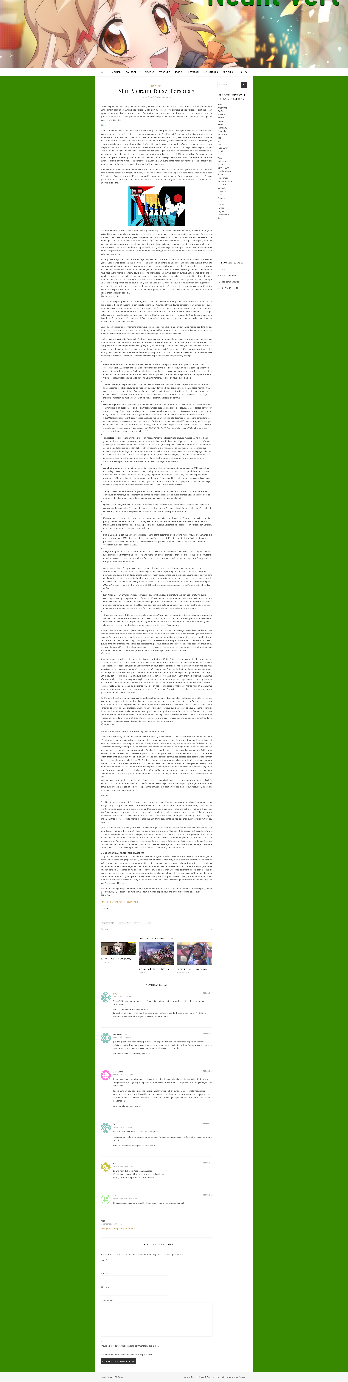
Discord (149, 72)
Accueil (116, 72)
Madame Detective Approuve (129, 923)
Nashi (116, 993)
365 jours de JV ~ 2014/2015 (116, 958)
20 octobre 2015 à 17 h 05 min (112, 1224)
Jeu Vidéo (156, 86)
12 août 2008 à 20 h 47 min (123, 1075)
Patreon (193, 72)
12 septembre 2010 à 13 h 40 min (125, 1199)
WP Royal (118, 1377)
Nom (104, 1260)
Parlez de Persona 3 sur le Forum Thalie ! (120, 901)
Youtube (164, 72)
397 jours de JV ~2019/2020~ (193, 969)
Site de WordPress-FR (228, 288)
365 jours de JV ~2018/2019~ (155, 969)
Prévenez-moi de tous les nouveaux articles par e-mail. (126, 1354)
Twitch (179, 72)
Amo (107, 929)
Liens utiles (211, 72)
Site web (105, 1287)
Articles (228, 72)
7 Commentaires (163, 97)
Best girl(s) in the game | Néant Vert (118, 1228)
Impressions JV (108, 923)
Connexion (222, 269)
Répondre (207, 993)
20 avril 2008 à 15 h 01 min (123, 997)
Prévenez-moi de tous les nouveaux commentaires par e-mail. (130, 1345)
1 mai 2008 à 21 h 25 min (122, 1037)
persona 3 (149, 923)
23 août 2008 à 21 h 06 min (123, 1127)
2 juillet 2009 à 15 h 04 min (123, 1166)
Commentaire (107, 1300)
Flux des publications (227, 275)
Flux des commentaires (228, 281)
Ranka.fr (131, 72)
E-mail (104, 1273)
